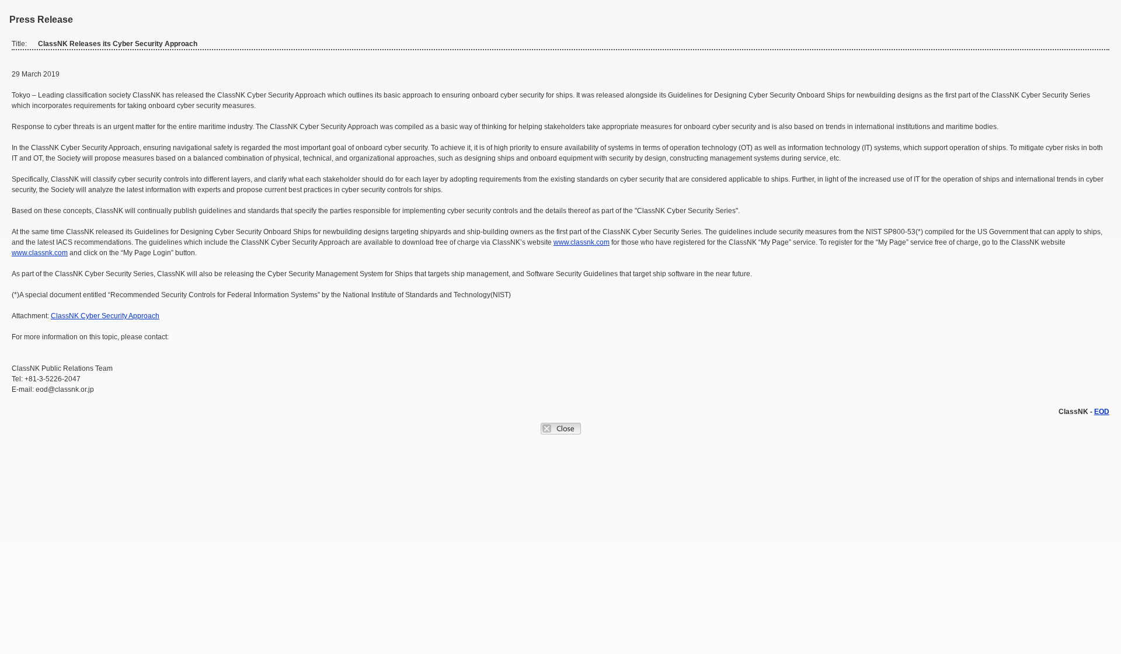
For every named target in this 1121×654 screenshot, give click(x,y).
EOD (1101, 412)
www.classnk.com (581, 242)
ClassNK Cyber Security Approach (105, 316)
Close (561, 428)
